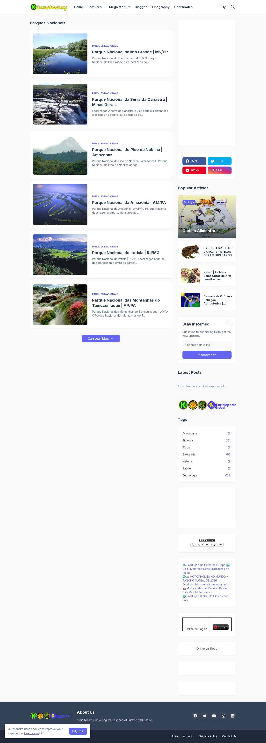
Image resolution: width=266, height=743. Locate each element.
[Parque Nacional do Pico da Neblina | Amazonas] (60, 154)
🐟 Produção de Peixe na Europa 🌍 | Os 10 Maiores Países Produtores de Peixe (206, 568)
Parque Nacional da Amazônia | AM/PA (129, 202)
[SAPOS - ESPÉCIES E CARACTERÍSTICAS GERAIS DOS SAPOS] (190, 251)
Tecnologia (207, 475)
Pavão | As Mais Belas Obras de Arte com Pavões (217, 275)
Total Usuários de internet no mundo (205, 584)
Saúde (207, 468)
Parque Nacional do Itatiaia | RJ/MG (125, 252)
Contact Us (229, 736)
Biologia (207, 440)
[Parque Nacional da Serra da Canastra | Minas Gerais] (60, 104)
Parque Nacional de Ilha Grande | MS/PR (130, 52)
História (207, 461)
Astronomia (207, 433)
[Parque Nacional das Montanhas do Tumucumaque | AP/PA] (60, 304)
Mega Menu (118, 7)
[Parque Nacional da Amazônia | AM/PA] (60, 204)
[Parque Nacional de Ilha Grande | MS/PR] (60, 53)
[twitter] (204, 715)
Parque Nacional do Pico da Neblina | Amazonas (127, 152)
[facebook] (195, 715)
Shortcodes (183, 7)
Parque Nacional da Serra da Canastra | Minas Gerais (129, 102)
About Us (189, 736)
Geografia (207, 454)
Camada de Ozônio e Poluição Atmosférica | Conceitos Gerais (217, 300)
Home (78, 7)
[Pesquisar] (232, 7)
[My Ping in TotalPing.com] (207, 540)
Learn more (31, 733)
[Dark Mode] (224, 7)
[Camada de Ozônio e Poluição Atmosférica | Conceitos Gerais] (190, 300)
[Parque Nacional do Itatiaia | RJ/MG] (60, 254)
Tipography (160, 7)
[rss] (232, 715)
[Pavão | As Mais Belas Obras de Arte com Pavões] (190, 275)
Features (95, 7)
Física (207, 447)
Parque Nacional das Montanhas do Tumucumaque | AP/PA (126, 303)
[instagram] (223, 715)
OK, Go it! (78, 731)
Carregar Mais (98, 338)
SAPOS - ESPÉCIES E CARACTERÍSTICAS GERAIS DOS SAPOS (218, 251)
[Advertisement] (101, 369)
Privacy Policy (208, 736)
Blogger (141, 7)
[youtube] (214, 715)
